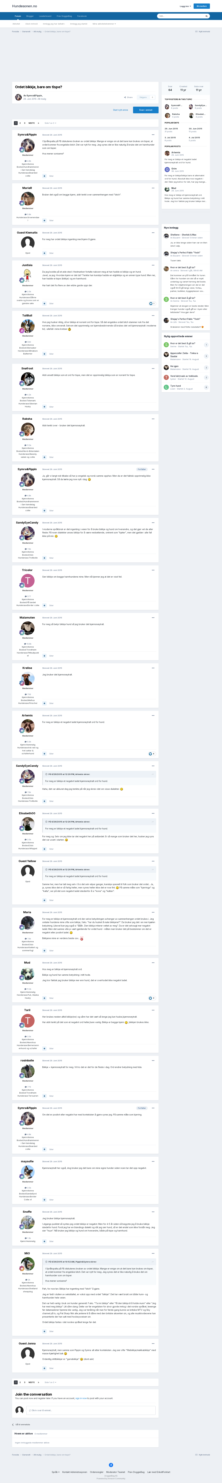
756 (29, 694)
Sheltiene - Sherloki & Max (183, 235)
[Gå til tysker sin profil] (166, 377)
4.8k (29, 161)
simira (176, 270)
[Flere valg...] (153, 135)
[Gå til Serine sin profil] (166, 299)
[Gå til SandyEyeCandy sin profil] (28, 533)
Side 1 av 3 (50, 123)
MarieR (27, 188)
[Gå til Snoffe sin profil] (28, 1222)
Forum (18, 16)
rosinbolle (27, 1060)
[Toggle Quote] (46, 774)
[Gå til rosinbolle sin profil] (28, 1071)
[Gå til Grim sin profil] (167, 169)
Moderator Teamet (115, 1472)
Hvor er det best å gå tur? (182, 267)
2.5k (29, 291)
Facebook (82, 16)
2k (28, 1279)
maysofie (27, 1161)
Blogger (30, 16)
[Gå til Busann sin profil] (166, 236)
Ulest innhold (31, 24)
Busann (176, 237)
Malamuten (27, 617)
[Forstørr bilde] (69, 329)
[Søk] (206, 16)
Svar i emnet (145, 110)
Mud (27, 962)
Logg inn (185, 6)
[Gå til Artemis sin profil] (28, 726)
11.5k (28, 445)
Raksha (27, 418)
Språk (55, 1472)
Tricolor (27, 570)
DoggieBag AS (111, 1476)
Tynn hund (175, 386)
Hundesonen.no (24, 6)
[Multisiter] (44, 176)
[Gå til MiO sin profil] (28, 1264)
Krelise (27, 667)
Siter (51, 176)
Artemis (27, 715)
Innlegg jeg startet (78, 24)
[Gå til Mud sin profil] (28, 973)
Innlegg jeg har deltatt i (54, 24)
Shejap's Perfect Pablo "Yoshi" (185, 252)
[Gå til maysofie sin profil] (28, 1172)
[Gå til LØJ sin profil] (166, 320)
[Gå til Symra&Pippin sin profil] (18, 97)
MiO (27, 1253)
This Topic (194, 16)
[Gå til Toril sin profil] (28, 1021)
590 (29, 342)
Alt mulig (42, 99)
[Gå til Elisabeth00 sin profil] (28, 824)
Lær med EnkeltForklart (158, 1472)
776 (29, 1087)
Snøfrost (27, 368)
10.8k (28, 644)
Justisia (27, 265)
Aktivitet (16, 24)
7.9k (29, 549)
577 (29, 596)
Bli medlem (202, 6)
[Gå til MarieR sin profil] (28, 198)
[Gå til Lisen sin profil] (166, 387)
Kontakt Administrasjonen (74, 1472)
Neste (32, 123)
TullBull (27, 315)
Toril (27, 1010)
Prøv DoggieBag (64, 16)
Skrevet (192, 237)
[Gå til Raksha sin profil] (28, 429)
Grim (174, 168)
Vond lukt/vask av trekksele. (184, 376)
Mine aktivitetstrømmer (104, 24)
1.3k (29, 1238)
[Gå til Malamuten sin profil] (28, 628)
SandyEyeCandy (27, 522)
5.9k (29, 741)
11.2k (28, 989)
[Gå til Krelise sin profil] (28, 678)
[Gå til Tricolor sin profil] (28, 581)
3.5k (29, 839)
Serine (176, 301)
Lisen (172, 389)
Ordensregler (96, 1472)
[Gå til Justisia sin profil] (28, 276)
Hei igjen (174, 366)
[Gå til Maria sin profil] (28, 923)
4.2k (29, 394)
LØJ (175, 322)
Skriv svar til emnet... (41, 1410)
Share (129, 97)
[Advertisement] (111, 59)
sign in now (81, 1398)
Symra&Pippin (34, 95)
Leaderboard (45, 16)
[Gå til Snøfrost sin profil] (28, 379)
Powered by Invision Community (111, 1478)
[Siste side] (38, 123)
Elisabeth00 (27, 813)
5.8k (29, 214)
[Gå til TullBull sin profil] (28, 326)
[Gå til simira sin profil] (166, 268)
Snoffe (27, 1211)
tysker (173, 379)
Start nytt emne (120, 110)
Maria (27, 912)
